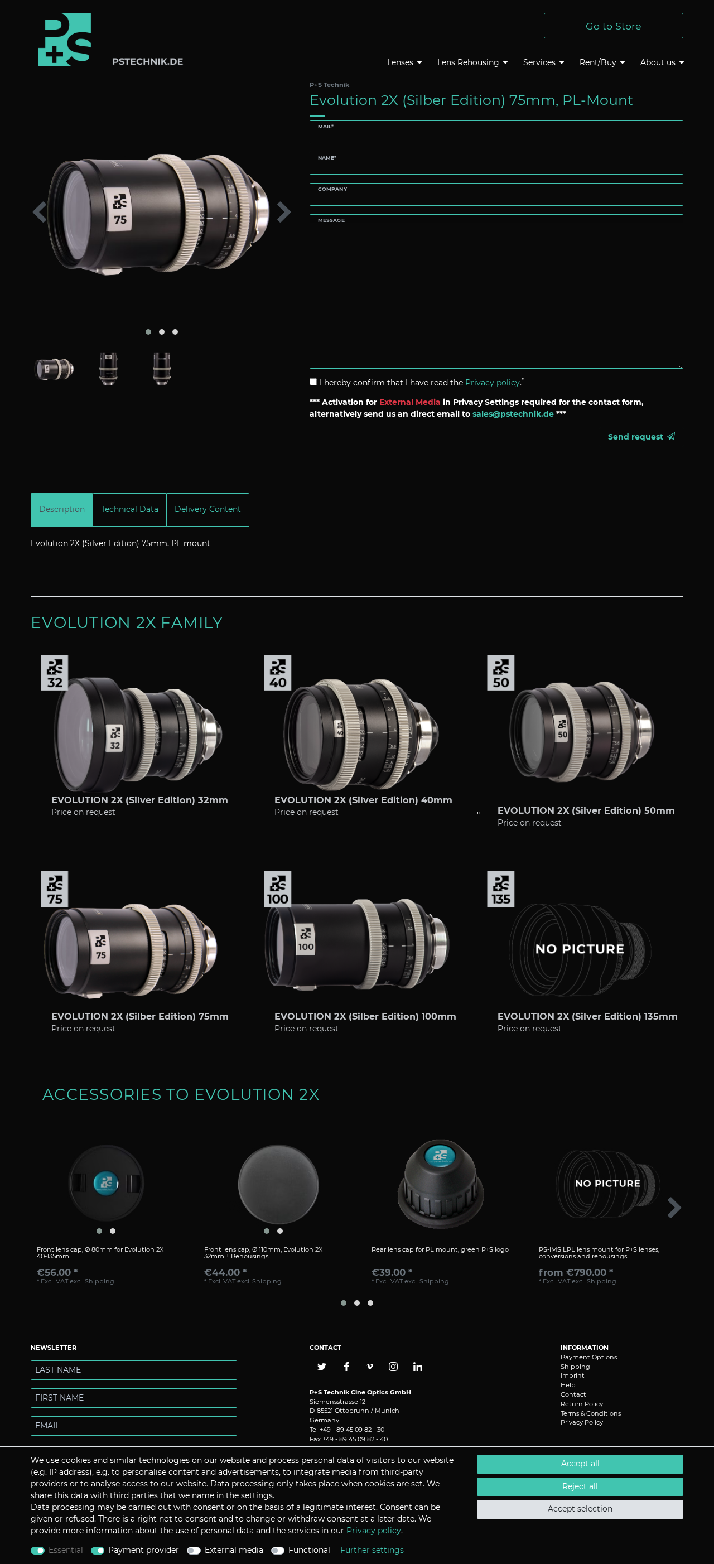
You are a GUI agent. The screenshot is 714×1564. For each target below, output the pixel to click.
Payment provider (143, 1550)
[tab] (62, 509)
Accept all (580, 1464)
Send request (635, 437)
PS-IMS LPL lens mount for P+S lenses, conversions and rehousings (599, 1253)
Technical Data (129, 509)
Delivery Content (208, 509)
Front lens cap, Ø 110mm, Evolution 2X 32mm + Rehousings (263, 1253)
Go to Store (613, 26)
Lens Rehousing (468, 62)
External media (234, 1550)
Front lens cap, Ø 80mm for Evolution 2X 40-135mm (100, 1253)
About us (658, 62)
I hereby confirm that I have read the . (422, 382)
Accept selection (580, 1509)
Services (539, 62)
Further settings (372, 1550)
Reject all (580, 1486)
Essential (66, 1550)
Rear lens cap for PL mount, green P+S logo (440, 1249)
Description (62, 509)
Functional (309, 1550)
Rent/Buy (598, 62)
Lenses (400, 62)
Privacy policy (373, 1531)
